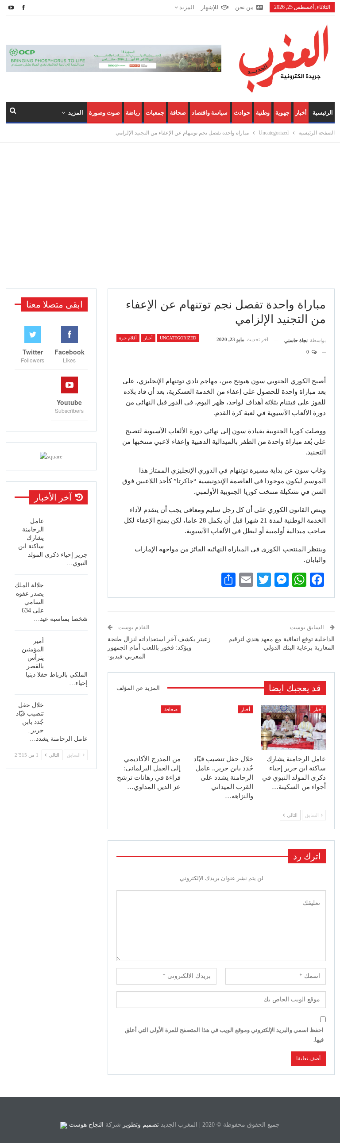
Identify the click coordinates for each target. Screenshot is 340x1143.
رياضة (133, 112)
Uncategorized (178, 337)
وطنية (263, 112)
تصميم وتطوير (141, 1124)
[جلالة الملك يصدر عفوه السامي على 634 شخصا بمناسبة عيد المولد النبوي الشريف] (69, 595)
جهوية (282, 112)
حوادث (242, 112)
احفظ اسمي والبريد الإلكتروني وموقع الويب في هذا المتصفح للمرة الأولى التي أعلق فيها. (224, 1035)
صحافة (178, 112)
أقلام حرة (128, 337)
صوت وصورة (104, 112)
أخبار (301, 112)
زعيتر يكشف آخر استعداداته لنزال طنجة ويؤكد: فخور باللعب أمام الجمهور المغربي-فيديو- (159, 648)
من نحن (244, 7)
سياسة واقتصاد (210, 112)
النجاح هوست (85, 1124)
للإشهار (209, 7)
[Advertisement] (170, 215)
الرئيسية (323, 112)
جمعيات (155, 112)
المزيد (186, 7)
